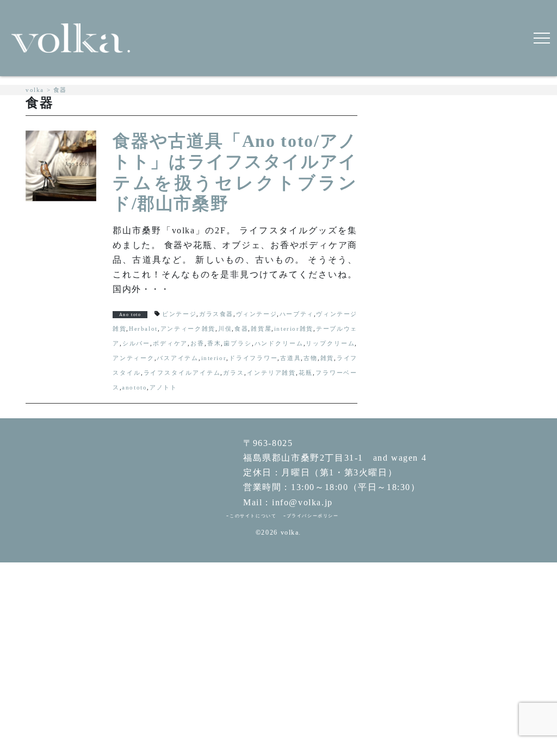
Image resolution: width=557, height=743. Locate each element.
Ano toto (130, 314)
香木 (214, 343)
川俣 (225, 328)
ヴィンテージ (256, 314)
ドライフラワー (253, 358)
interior (214, 358)
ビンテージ (179, 314)
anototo (134, 387)
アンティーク (133, 358)
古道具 (290, 358)
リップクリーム (330, 343)
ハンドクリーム (278, 343)
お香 (197, 343)
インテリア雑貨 (271, 372)
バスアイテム (178, 358)
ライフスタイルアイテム (181, 372)
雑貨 (327, 358)
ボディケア (170, 343)
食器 (241, 328)
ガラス (233, 372)
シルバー (136, 343)
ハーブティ (297, 314)
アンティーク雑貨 (187, 328)
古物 (311, 358)
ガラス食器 (216, 314)
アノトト (163, 387)
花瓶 (306, 372)
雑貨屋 (261, 328)
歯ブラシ (238, 343)
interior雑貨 (293, 328)
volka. (291, 532)
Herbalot (143, 328)
